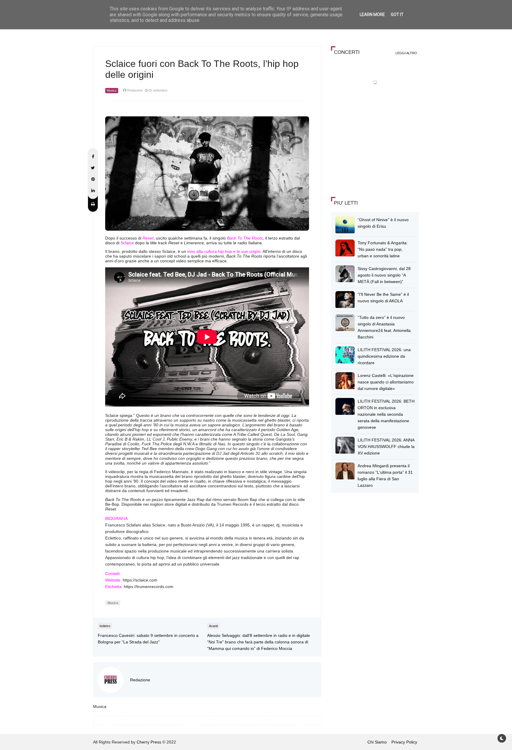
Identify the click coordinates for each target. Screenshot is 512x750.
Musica (111, 90)
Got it (397, 14)
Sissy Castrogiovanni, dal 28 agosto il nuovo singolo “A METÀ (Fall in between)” (384, 275)
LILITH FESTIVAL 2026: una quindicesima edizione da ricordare (384, 356)
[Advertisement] (375, 149)
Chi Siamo (377, 742)
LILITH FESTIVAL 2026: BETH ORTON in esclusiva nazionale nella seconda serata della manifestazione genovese (386, 414)
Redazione (140, 679)
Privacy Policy (404, 742)
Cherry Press (149, 742)
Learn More (372, 14)
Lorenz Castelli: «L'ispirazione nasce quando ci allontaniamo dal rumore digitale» (386, 382)
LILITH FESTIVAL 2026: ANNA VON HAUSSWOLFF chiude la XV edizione (386, 446)
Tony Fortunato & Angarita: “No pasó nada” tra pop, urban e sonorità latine (383, 249)
